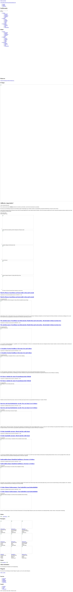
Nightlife (3, 18)
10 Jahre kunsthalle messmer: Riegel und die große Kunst (15, 431)
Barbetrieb (2, 554)
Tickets (5, 41)
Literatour (5, 16)
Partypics (5, 21)
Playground (4, 23)
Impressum (4, 578)
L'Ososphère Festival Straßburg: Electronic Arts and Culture (16, 348)
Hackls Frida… (24, 541)
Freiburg (1, 2)
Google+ (3, 587)
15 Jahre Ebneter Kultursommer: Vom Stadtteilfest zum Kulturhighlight (18, 487)
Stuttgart (10, 2)
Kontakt (3, 4)
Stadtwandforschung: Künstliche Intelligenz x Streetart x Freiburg (17, 459)
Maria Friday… (13, 541)
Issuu (3, 588)
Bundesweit (14, 2)
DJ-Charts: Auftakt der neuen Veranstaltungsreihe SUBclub (15, 376)
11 (6, 516)
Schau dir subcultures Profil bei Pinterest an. (7, 80)
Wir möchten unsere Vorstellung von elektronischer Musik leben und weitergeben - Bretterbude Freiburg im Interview (30, 320)
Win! (5, 26)
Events (5, 19)
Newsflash (6, 32)
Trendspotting (6, 27)
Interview (5, 14)
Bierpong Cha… (24, 554)
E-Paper (3, 5)
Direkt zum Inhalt (3, 0)
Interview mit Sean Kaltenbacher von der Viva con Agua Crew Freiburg (18, 403)
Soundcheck (6, 15)
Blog (5, 17)
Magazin (3, 13)
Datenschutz (4, 582)
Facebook (3, 586)
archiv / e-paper (2, 572)
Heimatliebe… (13, 554)
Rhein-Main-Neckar (6, 2)
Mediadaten (4, 6)
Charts (5, 40)
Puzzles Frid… (3, 541)
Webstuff (5, 24)
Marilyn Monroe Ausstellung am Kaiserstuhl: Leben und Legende (17, 292)
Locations (5, 20)
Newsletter (4, 581)
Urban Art (6, 25)
